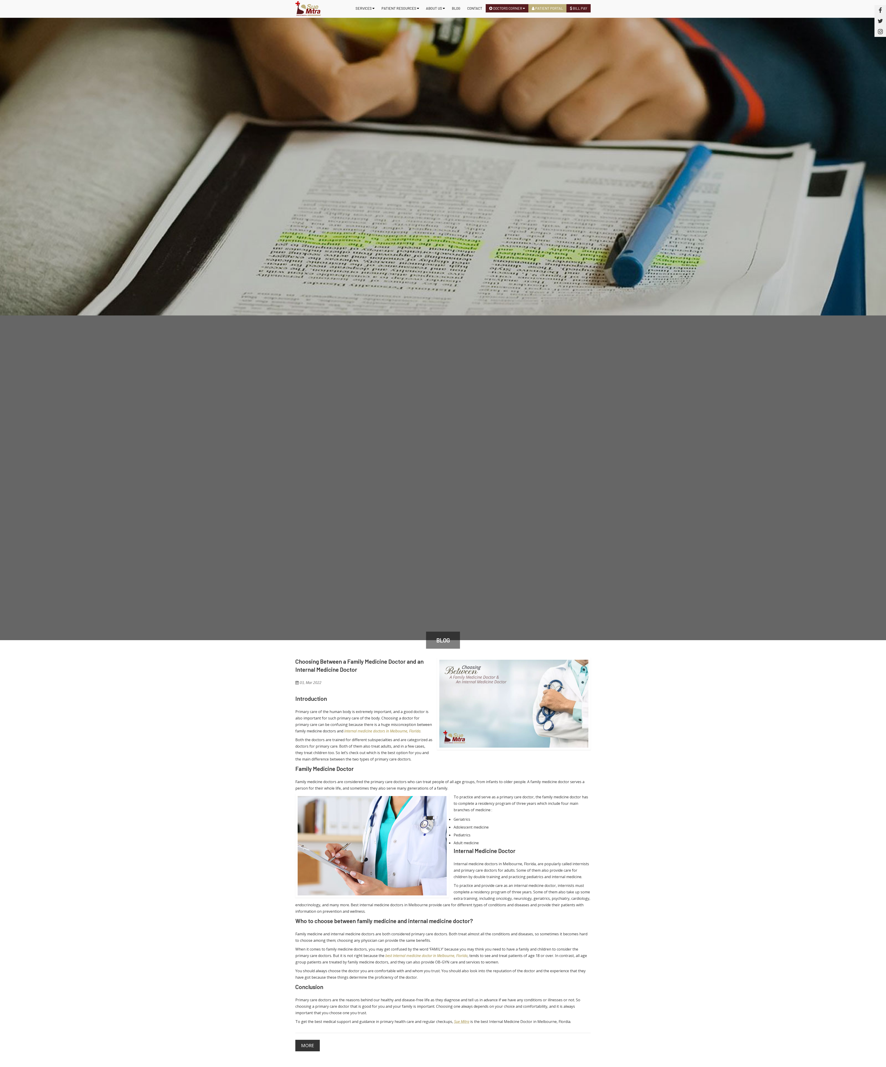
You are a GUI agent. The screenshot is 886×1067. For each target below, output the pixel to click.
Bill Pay (579, 8)
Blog (456, 8)
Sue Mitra (461, 1021)
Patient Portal (548, 8)
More (307, 1045)
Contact (474, 8)
